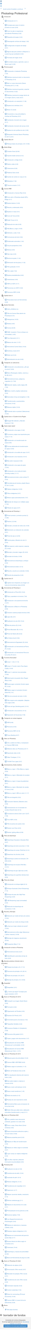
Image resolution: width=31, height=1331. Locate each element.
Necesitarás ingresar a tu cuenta (19, 1322)
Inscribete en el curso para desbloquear (15, 1326)
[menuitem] (1, 4)
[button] (1, 1)
